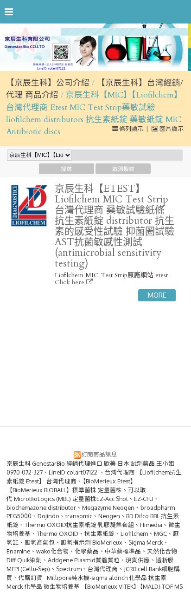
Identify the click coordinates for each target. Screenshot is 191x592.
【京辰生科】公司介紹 (47, 83)
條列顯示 (131, 128)
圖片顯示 (171, 128)
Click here (70, 282)
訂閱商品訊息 (99, 454)
